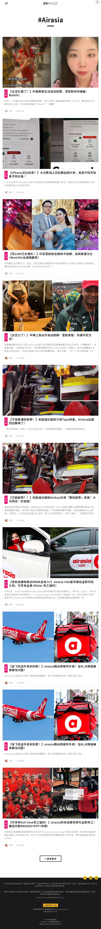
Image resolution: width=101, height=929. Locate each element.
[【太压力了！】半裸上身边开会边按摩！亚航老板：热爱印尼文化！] (50, 305)
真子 (11, 111)
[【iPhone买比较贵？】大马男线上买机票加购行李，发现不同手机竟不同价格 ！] (50, 143)
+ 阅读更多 (50, 858)
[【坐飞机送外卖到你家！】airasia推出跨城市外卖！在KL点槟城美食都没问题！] (50, 637)
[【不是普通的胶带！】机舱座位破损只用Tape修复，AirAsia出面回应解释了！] (50, 390)
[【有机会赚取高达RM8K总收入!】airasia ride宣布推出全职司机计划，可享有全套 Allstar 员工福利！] (50, 552)
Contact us (50, 905)
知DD (11, 358)
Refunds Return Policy (56, 897)
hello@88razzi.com (50, 911)
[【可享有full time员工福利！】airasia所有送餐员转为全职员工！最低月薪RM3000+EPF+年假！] (50, 793)
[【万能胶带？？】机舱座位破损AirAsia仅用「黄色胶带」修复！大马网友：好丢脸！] (50, 468)
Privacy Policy (42, 897)
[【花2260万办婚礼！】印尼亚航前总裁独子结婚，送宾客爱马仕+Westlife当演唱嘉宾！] (50, 224)
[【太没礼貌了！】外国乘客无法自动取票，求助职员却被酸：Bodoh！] (50, 62)
